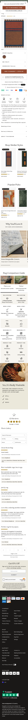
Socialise (5, 670)
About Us (4, 610)
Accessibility (17, 658)
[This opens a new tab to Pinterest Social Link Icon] (10, 673)
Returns (4, 658)
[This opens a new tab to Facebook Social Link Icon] (3, 673)
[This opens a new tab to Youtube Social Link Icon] (14, 673)
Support (5, 648)
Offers (3, 642)
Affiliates (4, 618)
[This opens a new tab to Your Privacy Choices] (14, 664)
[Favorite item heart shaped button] (25, 19)
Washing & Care (6, 126)
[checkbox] (3, 77)
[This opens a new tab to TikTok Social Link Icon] (17, 673)
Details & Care (5, 95)
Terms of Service (6, 621)
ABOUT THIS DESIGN (7, 136)
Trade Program (17, 616)
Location (5, 679)
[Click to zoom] (14, 33)
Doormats (4, 639)
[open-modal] (25, 3)
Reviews (16, 618)
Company (5, 608)
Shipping (16, 655)
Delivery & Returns (7, 131)
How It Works (17, 610)
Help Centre (5, 650)
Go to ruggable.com (14, 8)
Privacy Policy (5, 623)
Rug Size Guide (5, 655)
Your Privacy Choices (7, 664)
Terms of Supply (18, 621)
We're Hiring (5, 616)
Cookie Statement (18, 623)
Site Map (4, 660)
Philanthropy (5, 613)
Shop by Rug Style (6, 634)
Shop (4, 629)
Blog (15, 613)
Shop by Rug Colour (19, 634)
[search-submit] (25, 435)
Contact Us (17, 650)
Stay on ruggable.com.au (14, 10)
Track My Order (6, 653)
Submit (14, 575)
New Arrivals (5, 632)
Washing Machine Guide (19, 653)
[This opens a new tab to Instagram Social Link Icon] (7, 673)
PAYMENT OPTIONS (8, 596)
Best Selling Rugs (18, 632)
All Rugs (16, 639)
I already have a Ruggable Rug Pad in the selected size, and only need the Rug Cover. (14, 77)
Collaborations (5, 637)
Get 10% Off (14, 564)
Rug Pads (16, 637)
